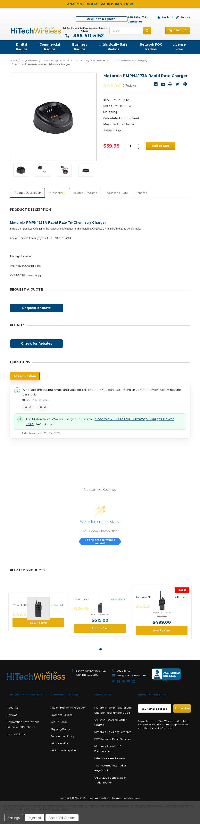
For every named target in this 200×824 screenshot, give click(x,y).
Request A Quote (101, 19)
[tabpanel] (38, 612)
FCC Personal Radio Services (112, 739)
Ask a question (25, 376)
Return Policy (58, 721)
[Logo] (36, 675)
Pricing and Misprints (63, 750)
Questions (56, 193)
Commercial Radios (49, 47)
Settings (14, 818)
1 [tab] (100, 649)
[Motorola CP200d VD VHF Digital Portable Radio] (100, 592)
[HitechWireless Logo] (36, 30)
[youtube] (128, 681)
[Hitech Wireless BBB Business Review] (166, 675)
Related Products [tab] (85, 193)
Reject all (34, 818)
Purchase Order (17, 734)
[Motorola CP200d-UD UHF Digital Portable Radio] (161, 589)
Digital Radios (21, 47)
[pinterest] (123, 681)
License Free (179, 47)
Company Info (137, 16)
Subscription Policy (62, 736)
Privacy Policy (59, 743)
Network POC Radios (151, 47)
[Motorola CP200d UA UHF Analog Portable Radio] (38, 597)
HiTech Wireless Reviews (109, 758)
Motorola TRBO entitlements (112, 731)
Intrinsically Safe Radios (113, 47)
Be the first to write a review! (100, 541)
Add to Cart (100, 628)
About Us (12, 707)
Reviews (12, 714)
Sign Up (185, 17)
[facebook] (118, 681)
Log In (165, 17)
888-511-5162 (88, 35)
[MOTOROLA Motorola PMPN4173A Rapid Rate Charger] (20, 170)
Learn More (38, 622)
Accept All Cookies (62, 818)
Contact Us (135, 21)
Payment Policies (61, 714)
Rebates (141, 193)
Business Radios (79, 47)
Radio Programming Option (68, 707)
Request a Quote (116, 193)
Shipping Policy (60, 729)
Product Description (27, 193)
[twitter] (113, 681)
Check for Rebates (36, 343)
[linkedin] (133, 681)
